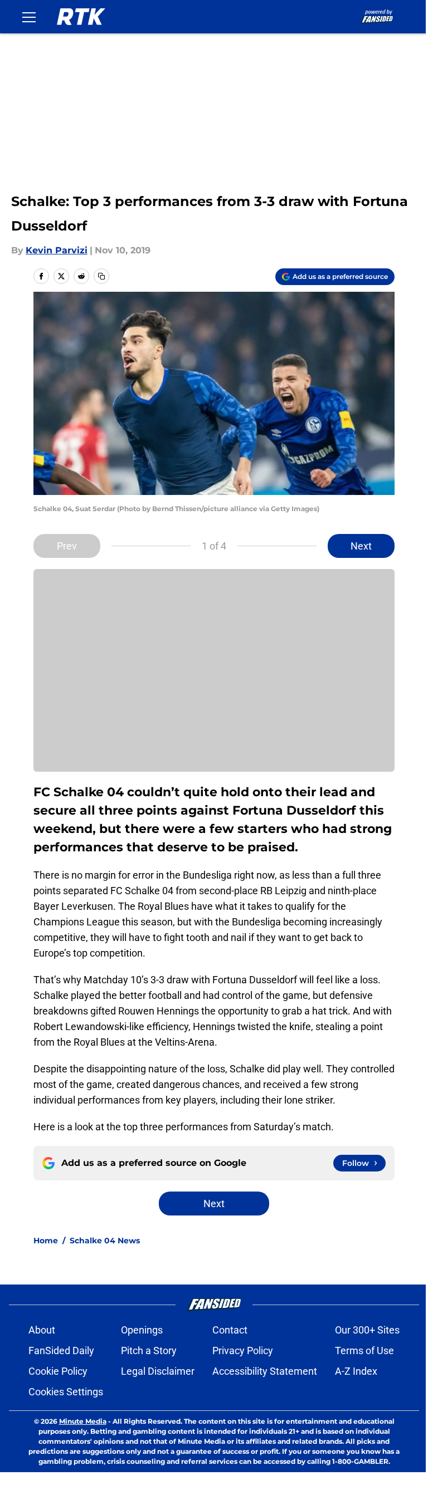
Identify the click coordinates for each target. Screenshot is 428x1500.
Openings (142, 1330)
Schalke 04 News (105, 1241)
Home (45, 1241)
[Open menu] (29, 16)
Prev (67, 546)
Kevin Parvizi (56, 250)
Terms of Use (364, 1350)
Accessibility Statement (264, 1371)
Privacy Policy (242, 1350)
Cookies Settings (65, 1392)
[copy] (101, 276)
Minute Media (82, 1421)
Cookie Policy (57, 1371)
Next (361, 546)
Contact (229, 1330)
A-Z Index (356, 1371)
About (41, 1330)
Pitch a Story (149, 1350)
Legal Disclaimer (157, 1371)
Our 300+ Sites (367, 1330)
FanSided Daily (61, 1350)
